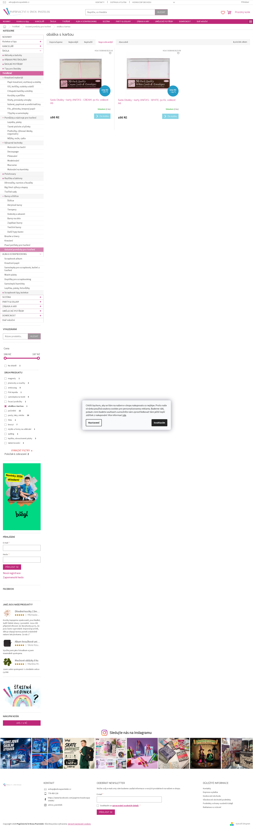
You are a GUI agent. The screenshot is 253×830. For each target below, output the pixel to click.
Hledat (161, 12)
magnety (14, 378)
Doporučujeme (55, 42)
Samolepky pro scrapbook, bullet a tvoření (22, 269)
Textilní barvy (14, 227)
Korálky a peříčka (16, 95)
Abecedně (123, 42)
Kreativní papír (11, 263)
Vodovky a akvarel (16, 214)
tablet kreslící (16, 443)
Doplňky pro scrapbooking (17, 279)
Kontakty (100, 2)
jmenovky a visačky (18, 383)
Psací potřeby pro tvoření (17, 245)
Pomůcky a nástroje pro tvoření (20, 117)
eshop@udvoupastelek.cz (59, 789)
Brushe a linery (11, 236)
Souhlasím (159, 422)
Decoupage (13, 151)
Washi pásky (10, 274)
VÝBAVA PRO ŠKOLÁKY (15, 59)
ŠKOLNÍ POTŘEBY (13, 64)
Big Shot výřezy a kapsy (16, 187)
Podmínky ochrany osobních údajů (218, 803)
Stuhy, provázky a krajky (19, 100)
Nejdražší (88, 42)
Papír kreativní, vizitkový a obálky (24, 82)
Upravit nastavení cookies (79, 823)
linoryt (12, 424)
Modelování (13, 160)
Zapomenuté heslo (13, 577)
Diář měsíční (8, 320)
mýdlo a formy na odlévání (21, 429)
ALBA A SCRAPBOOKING (14, 254)
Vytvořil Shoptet (243, 823)
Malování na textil (16, 147)
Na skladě (14, 365)
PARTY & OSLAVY (10, 301)
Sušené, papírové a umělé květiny (24, 104)
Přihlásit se (12, 567)
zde (124, 415)
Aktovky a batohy (13, 55)
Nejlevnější (73, 42)
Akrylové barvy (14, 205)
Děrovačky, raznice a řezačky (18, 182)
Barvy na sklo (14, 218)
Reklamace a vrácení (212, 807)
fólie (12, 420)
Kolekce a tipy (9, 41)
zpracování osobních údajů (125, 805)
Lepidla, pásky (14, 122)
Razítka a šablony (13, 178)
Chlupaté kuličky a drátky (20, 91)
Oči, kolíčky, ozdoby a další (20, 86)
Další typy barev (15, 231)
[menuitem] (6, 21)
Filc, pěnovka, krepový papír (21, 108)
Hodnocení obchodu (141, 2)
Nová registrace (12, 573)
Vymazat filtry (20, 450)
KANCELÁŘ (7, 46)
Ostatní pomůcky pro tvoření (19, 249)
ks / (21, 723)
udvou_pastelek (55, 804)
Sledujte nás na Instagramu (131, 732)
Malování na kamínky (18, 169)
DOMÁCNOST (9, 315)
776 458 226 (53, 793)
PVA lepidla (15, 392)
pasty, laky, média (18, 415)
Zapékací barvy (14, 222)
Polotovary (10, 174)
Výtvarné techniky (13, 142)
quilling (13, 433)
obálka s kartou (17, 406)
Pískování (12, 156)
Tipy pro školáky (12, 68)
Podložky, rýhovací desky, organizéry (20, 132)
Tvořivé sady (10, 191)
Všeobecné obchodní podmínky (217, 799)
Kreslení (8, 240)
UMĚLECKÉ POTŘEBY (13, 311)
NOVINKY (7, 37)
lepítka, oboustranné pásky (22, 438)
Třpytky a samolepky (17, 113)
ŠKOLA (5, 50)
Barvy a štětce (11, 196)
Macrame (12, 165)
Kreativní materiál (13, 77)
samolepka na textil (18, 396)
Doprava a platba (118, 2)
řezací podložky (17, 401)
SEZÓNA (6, 297)
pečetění (14, 410)
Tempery (11, 209)
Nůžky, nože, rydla (16, 138)
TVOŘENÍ (7, 73)
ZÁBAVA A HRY (9, 306)
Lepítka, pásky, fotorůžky (17, 288)
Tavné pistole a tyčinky (18, 126)
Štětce (10, 200)
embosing (14, 387)
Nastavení (93, 422)
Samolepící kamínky (14, 283)
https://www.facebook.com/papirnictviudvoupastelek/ (69, 799)
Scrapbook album (13, 258)
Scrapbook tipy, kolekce (16, 292)
